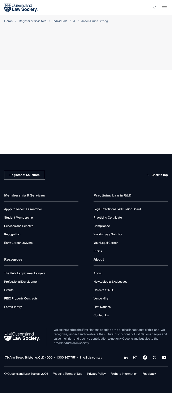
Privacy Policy (96, 373)
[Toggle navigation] (164, 7)
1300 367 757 (66, 358)
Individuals (60, 21)
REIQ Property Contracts (21, 298)
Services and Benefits (18, 226)
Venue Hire (101, 298)
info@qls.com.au (91, 358)
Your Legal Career (106, 242)
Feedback (149, 373)
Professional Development (21, 281)
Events (8, 290)
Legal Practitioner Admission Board (117, 209)
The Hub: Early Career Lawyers (24, 273)
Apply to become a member (23, 209)
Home (8, 21)
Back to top (160, 175)
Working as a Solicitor (108, 234)
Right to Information (124, 373)
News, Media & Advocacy (110, 281)
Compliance (102, 226)
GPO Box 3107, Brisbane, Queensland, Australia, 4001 (134, 139)
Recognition (12, 234)
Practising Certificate (108, 217)
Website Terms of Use (67, 373)
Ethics (98, 251)
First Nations (102, 307)
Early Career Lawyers (18, 242)
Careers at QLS (104, 290)
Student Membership (18, 217)
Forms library (13, 307)
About (98, 273)
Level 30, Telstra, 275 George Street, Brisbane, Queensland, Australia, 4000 (140, 125)
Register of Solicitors (32, 21)
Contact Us (101, 315)
